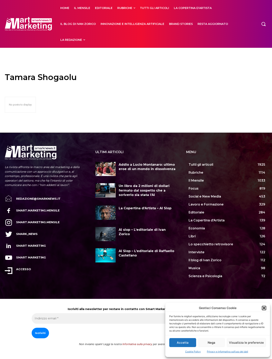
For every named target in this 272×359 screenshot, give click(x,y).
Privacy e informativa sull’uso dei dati (227, 351)
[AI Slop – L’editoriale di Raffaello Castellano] (105, 255)
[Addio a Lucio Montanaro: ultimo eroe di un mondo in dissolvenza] (105, 169)
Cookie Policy (193, 351)
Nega (211, 342)
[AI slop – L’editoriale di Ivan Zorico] (105, 234)
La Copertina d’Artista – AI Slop (145, 208)
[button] (264, 308)
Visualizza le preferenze (246, 342)
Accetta (183, 342)
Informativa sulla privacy (137, 344)
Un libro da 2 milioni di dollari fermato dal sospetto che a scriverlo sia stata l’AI (144, 190)
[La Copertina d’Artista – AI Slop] (105, 212)
